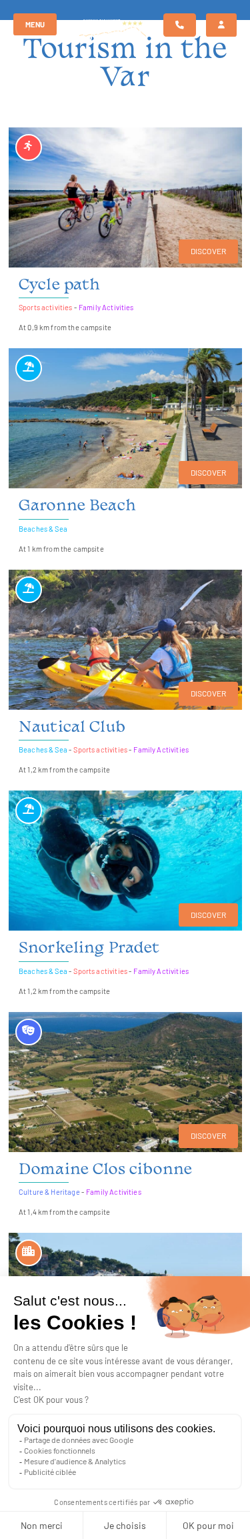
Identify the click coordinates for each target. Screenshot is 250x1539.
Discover (208, 250)
